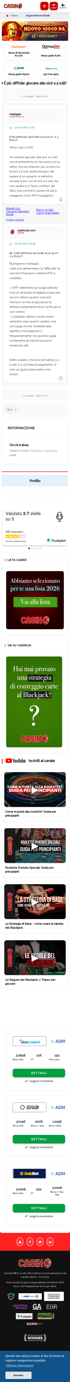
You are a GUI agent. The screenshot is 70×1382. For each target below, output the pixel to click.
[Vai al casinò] (19, 47)
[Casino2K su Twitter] (40, 1242)
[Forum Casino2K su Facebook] (30, 1242)
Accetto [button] (18, 1375)
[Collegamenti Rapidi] (44, 6)
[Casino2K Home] (13, 6)
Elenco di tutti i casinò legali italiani (47, 211)
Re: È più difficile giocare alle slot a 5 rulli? (34, 255)
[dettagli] (29, 1107)
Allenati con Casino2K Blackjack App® (17, 211)
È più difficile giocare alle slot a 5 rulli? (35, 83)
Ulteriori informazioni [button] (19, 1365)
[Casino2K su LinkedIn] (50, 1242)
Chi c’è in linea (19, 445)
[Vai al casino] (29, 1041)
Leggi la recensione (41, 1081)
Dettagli (39, 1073)
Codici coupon (15, 219)
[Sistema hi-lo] (35, 600)
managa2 (15, 114)
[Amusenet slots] (35, 31)
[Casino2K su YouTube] (20, 1242)
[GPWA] (46, 1316)
